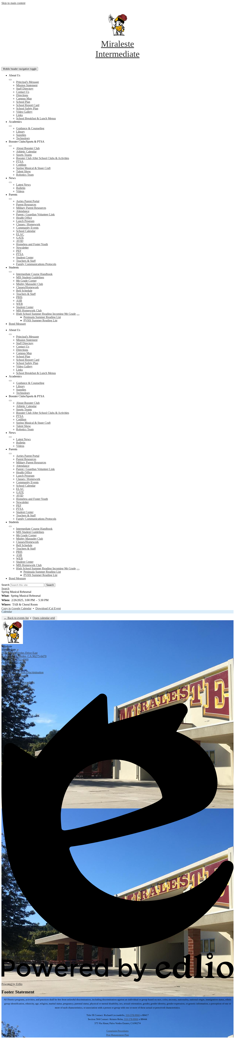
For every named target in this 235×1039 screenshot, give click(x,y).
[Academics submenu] (10, 126)
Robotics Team (25, 174)
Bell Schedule (24, 290)
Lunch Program (25, 221)
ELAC (20, 234)
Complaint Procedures (117, 1030)
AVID (19, 241)
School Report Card (27, 105)
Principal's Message (27, 82)
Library (20, 131)
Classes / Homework (28, 224)
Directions (22, 95)
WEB (19, 303)
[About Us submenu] (10, 79)
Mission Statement (26, 85)
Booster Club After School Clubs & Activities (42, 158)
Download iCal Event (48, 608)
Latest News (23, 184)
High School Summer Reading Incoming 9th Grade (46, 313)
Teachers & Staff (26, 260)
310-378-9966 (133, 1015)
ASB (19, 300)
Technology (23, 138)
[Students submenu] (10, 271)
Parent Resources (26, 204)
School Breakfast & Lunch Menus (36, 118)
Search (5, 584)
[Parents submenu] (10, 198)
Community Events (27, 227)
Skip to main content (13, 3)
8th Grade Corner (26, 280)
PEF (18, 250)
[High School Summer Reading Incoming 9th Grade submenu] (78, 314)
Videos (20, 191)
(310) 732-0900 (19, 659)
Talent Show (23, 171)
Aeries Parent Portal (27, 201)
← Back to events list (16, 617)
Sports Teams (24, 154)
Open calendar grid (44, 617)
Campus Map (24, 98)
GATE (20, 237)
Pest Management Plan (117, 1034)
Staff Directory (24, 88)
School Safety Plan (27, 108)
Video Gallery (24, 111)
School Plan (23, 101)
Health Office (24, 217)
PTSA (20, 161)
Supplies (21, 135)
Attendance (22, 211)
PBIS (19, 297)
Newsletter (22, 247)
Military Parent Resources (31, 207)
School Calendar (25, 231)
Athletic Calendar (26, 151)
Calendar (6, 611)
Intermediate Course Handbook (34, 274)
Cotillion (21, 164)
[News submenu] (10, 182)
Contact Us (22, 91)
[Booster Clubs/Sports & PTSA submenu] (10, 145)
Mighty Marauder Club (29, 284)
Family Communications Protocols (36, 264)
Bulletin (20, 188)
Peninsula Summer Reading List (42, 317)
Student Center (24, 257)
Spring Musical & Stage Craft (33, 168)
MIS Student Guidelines (30, 277)
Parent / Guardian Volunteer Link (35, 214)
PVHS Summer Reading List (40, 320)
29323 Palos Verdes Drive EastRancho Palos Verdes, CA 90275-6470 (23, 654)
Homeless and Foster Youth (32, 244)
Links (19, 115)
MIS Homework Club (29, 310)
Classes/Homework (27, 287)
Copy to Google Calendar (16, 608)
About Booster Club (28, 148)
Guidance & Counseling (30, 128)
